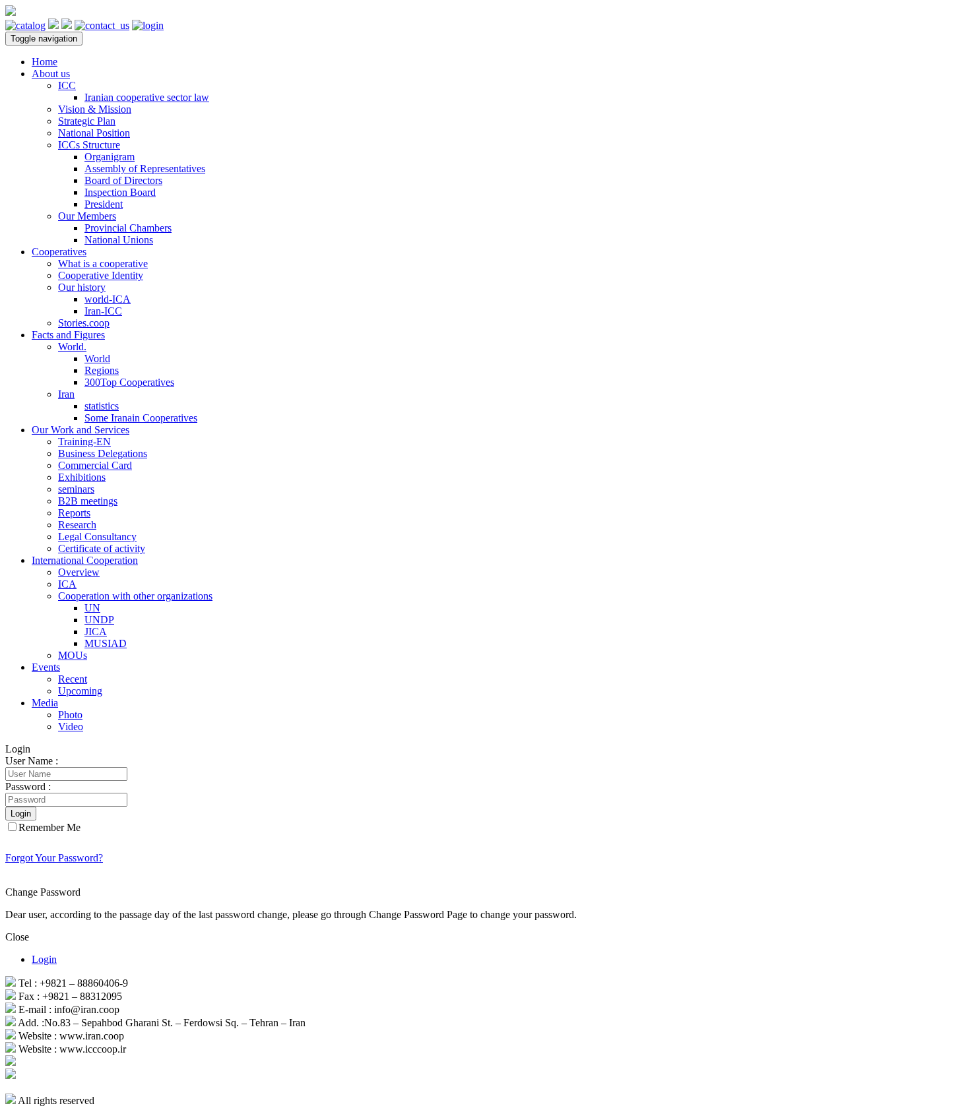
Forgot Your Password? (54, 857)
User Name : (31, 760)
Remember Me (49, 827)
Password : (28, 786)
